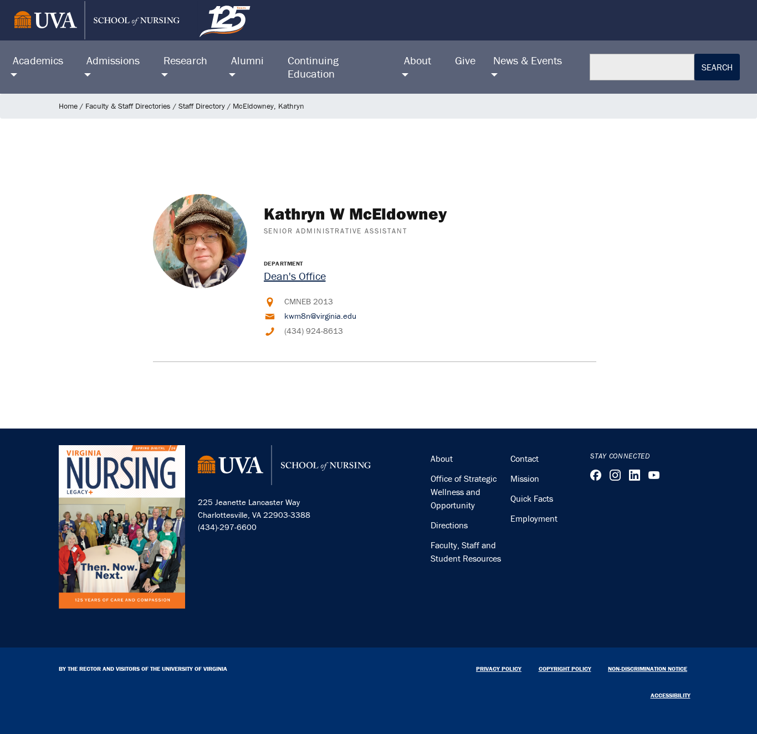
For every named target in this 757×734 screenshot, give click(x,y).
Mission (524, 478)
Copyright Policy (565, 668)
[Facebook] (595, 475)
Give (465, 60)
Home (68, 106)
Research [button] (185, 60)
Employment (533, 518)
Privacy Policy (498, 668)
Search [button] (717, 67)
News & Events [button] (527, 60)
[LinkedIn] (634, 475)
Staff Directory (201, 106)
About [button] (417, 60)
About (442, 458)
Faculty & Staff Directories (128, 106)
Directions (449, 525)
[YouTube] (653, 475)
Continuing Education (313, 66)
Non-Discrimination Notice (647, 668)
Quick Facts (531, 498)
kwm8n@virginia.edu (320, 315)
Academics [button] (38, 60)
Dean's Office (295, 276)
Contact (524, 458)
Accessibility (670, 695)
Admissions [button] (113, 60)
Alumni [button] (247, 60)
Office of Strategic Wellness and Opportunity (464, 492)
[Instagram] (615, 475)
